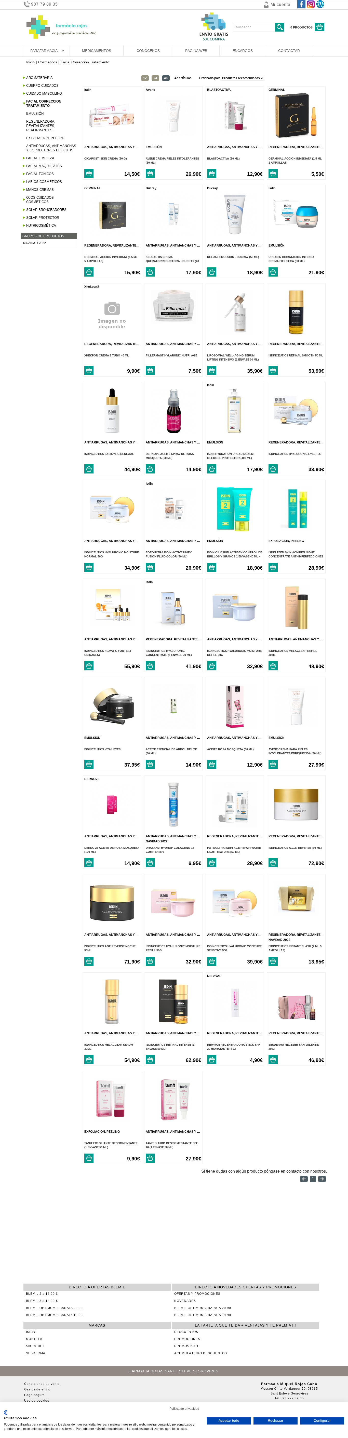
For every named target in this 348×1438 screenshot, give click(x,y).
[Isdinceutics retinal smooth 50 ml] (296, 333)
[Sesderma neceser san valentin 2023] (296, 1022)
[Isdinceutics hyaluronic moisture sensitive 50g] (234, 924)
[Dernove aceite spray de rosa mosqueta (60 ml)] (173, 432)
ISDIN (30, 1332)
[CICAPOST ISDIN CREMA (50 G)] (112, 136)
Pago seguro (34, 1395)
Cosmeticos (47, 62)
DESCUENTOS (186, 1332)
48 (166, 78)
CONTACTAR (289, 51)
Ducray (151, 188)
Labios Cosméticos (44, 182)
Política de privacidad (184, 1409)
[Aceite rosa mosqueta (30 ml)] (234, 727)
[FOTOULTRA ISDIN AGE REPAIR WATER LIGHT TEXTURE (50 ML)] (234, 826)
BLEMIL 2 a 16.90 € (42, 1294)
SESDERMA (35, 1353)
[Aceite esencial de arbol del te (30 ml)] (173, 727)
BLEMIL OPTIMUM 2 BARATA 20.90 (54, 1308)
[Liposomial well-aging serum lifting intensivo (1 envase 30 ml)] (235, 333)
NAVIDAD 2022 (34, 243)
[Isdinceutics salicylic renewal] (112, 432)
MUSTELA (34, 1339)
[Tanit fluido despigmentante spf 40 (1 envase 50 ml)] (173, 1121)
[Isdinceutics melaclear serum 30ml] (112, 1022)
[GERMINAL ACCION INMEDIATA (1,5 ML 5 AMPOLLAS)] (112, 235)
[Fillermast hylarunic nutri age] (173, 322)
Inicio (30, 62)
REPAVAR (214, 976)
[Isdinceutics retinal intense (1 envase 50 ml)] (173, 1022)
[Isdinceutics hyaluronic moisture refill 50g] (234, 629)
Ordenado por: (210, 78)
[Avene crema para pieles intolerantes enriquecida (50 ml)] (296, 727)
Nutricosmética (41, 225)
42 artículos (183, 78)
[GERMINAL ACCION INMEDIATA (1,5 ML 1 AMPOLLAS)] (296, 136)
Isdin (87, 90)
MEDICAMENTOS (96, 51)
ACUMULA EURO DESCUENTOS (200, 1353)
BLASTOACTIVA (219, 90)
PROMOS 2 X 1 (186, 1346)
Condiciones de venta (42, 1384)
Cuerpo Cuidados (42, 86)
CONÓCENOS (148, 51)
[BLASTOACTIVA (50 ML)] (234, 136)
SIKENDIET (35, 1346)
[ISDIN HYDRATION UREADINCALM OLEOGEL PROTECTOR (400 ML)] (234, 432)
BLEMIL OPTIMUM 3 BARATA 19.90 (54, 1315)
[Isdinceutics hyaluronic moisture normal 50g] (112, 530)
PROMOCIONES (187, 1339)
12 (145, 78)
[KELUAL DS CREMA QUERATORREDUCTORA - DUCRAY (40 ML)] (173, 235)
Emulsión (35, 114)
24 (155, 78)
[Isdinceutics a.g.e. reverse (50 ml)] (296, 826)
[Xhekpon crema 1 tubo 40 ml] (112, 339)
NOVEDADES (185, 1301)
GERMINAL (277, 90)
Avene (150, 90)
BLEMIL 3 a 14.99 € (42, 1301)
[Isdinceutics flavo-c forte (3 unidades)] (112, 624)
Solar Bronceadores (46, 210)
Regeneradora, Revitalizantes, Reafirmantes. (40, 126)
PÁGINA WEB (196, 51)
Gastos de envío (37, 1389)
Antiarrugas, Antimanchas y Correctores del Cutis (51, 148)
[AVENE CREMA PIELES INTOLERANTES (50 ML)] (173, 136)
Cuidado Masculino (44, 93)
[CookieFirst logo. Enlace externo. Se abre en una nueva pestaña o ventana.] (6, 1412)
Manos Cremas (40, 190)
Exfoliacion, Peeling (45, 138)
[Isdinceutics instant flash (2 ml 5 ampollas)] (296, 914)
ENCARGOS (243, 51)
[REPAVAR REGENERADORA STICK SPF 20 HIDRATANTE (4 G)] (234, 1022)
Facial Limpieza (40, 158)
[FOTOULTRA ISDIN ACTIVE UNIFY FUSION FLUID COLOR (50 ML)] (173, 530)
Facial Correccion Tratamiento (43, 103)
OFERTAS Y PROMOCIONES (197, 1294)
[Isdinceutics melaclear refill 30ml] (296, 629)
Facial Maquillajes (44, 166)
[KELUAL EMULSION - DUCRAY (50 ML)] (234, 235)
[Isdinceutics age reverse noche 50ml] (112, 924)
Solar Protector (42, 218)
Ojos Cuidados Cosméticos (40, 200)
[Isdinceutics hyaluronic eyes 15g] (296, 432)
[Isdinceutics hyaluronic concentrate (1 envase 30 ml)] (173, 629)
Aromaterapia (39, 78)
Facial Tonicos (40, 174)
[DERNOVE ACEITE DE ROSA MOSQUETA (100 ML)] (112, 826)
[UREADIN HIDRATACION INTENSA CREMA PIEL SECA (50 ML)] (296, 235)
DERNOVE (92, 779)
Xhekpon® (91, 287)
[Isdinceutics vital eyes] (112, 727)
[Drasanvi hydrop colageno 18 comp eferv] (173, 826)
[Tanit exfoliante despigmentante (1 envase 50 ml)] (112, 1121)
